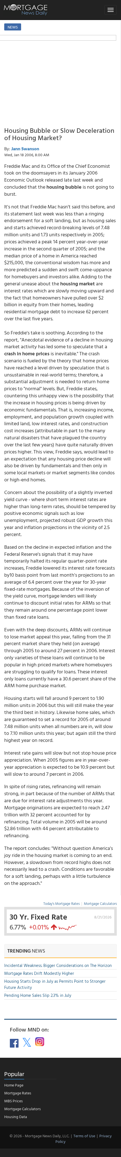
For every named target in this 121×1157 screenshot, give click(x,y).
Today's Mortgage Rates (61, 903)
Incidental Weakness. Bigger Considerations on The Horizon (58, 965)
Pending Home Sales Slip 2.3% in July (37, 995)
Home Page (13, 1085)
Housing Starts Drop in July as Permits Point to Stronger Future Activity (55, 984)
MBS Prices (13, 1101)
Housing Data (15, 1116)
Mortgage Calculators (100, 903)
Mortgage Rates (17, 1093)
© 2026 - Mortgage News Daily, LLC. (39, 1136)
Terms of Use (84, 1136)
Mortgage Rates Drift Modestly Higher (39, 973)
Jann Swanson (25, 148)
